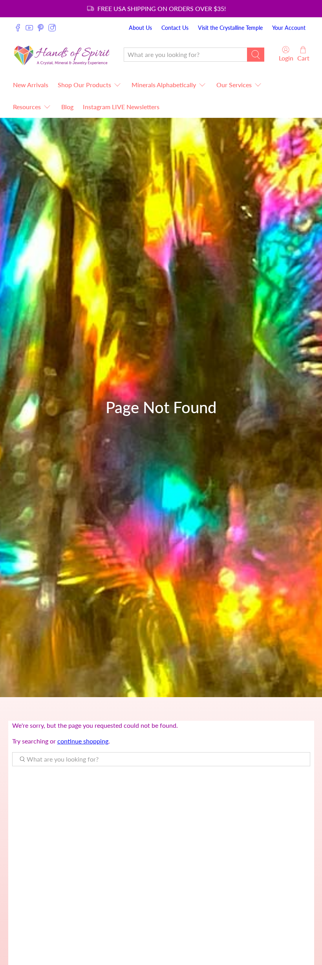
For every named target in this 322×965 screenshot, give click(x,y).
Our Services (234, 84)
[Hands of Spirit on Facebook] (18, 27)
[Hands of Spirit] (62, 54)
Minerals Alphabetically (164, 84)
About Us (140, 27)
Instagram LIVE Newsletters (121, 106)
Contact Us (174, 27)
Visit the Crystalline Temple (230, 27)
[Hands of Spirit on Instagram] (52, 27)
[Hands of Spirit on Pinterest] (40, 27)
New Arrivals (30, 84)
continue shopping (82, 741)
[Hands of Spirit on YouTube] (29, 27)
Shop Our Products (84, 84)
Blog (67, 106)
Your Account (289, 27)
